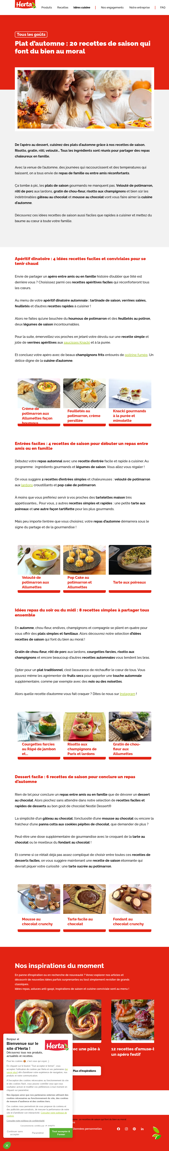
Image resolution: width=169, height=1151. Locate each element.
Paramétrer (38, 1133)
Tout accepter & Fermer (61, 1133)
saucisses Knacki (77, 342)
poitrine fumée (136, 355)
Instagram (127, 694)
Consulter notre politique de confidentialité (26, 1121)
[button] (7, 1145)
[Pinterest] (134, 1129)
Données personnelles (87, 1128)
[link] (39, 402)
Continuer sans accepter (15, 1133)
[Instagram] (126, 1129)
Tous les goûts (31, 34)
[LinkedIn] (142, 1129)
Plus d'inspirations (84, 1070)
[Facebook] (118, 1129)
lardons (27, 485)
